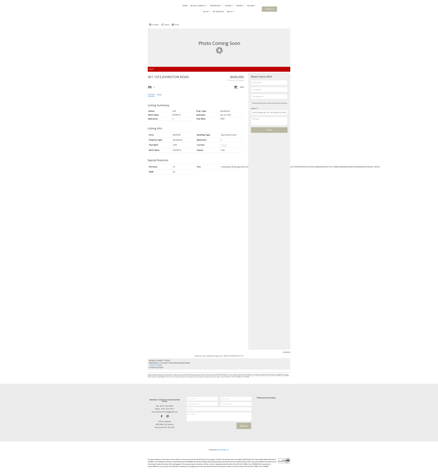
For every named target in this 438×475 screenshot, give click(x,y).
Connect (269, 9)
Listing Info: (155, 128)
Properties (215, 5)
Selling (250, 5)
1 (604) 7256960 (155, 365)
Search (228, 5)
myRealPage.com (223, 450)
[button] (269, 9)
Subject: (254, 108)
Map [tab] (159, 94)
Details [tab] (151, 94)
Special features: (158, 160)
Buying (239, 5)
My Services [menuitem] (218, 11)
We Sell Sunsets (197, 5)
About (230, 11)
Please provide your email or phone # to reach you (269, 103)
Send (269, 130)
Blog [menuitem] (205, 11)
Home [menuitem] (184, 5)
